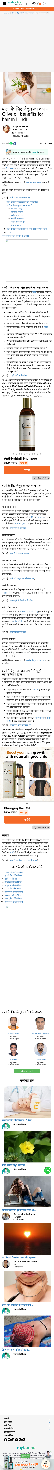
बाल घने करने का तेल (18, 631)
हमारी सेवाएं (7, 1425)
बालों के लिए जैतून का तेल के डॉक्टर (15, 235)
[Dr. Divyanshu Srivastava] (40, 1023)
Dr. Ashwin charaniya (40, 1059)
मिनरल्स (41, 517)
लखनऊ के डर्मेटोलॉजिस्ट (14, 872)
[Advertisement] (27, 44)
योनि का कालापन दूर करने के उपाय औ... (19, 1210)
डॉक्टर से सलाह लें (27, 1071)
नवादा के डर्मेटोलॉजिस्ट (13, 895)
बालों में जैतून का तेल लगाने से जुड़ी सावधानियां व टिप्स (27, 229)
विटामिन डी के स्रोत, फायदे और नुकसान (19, 1257)
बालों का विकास (17, 212)
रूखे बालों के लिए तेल (18, 527)
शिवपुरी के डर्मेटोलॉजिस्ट (14, 902)
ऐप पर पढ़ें (25, 1456)
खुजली (35, 689)
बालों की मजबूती (17, 208)
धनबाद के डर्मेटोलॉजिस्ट (13, 898)
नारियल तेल (39, 718)
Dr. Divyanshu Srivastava (40, 1033)
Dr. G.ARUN (13, 1059)
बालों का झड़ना (20, 523)
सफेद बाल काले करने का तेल (20, 724)
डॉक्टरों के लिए (8, 1428)
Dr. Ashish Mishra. (13, 1033)
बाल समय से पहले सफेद (29, 611)
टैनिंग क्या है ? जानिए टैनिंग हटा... (16, 1349)
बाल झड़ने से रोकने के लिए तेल (21, 600)
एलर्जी (11, 852)
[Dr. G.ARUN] (13, 1049)
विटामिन (31, 517)
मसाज (46, 327)
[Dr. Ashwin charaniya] (40, 1049)
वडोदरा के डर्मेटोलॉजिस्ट (14, 892)
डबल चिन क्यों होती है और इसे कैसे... (17, 1305)
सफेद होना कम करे (18, 222)
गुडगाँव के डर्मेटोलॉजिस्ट (13, 875)
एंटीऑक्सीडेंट (18, 621)
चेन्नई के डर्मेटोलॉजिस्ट (13, 882)
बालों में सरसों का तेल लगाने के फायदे (23, 860)
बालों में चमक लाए (17, 218)
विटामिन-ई (6, 592)
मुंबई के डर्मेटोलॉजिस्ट (12, 879)
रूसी (34, 291)
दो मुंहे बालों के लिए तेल (18, 375)
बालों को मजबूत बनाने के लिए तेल (22, 578)
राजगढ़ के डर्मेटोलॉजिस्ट (14, 888)
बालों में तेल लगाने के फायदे (20, 197)
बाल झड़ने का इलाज (33, 182)
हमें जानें (6, 1418)
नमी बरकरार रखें (17, 215)
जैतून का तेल (10, 168)
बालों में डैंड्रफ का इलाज (35, 660)
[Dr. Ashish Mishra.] (13, 1023)
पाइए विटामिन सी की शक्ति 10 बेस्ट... (17, 1120)
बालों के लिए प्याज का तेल (19, 553)
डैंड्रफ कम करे (16, 225)
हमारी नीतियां (8, 1422)
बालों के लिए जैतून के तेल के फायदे (19, 205)
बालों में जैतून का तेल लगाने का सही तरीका (22, 202)
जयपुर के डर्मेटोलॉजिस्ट (13, 885)
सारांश (9, 232)
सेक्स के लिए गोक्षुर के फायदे (13, 1165)
